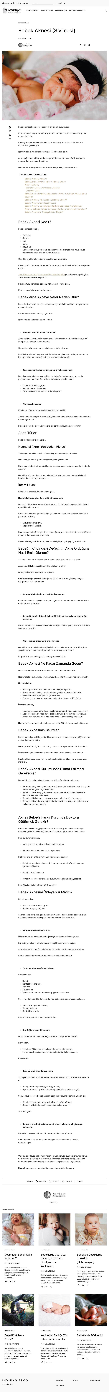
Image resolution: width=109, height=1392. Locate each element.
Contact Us (60, 1385)
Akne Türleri (32, 185)
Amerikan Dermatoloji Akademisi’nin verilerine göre (41, 274)
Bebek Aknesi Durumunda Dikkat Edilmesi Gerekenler (53, 206)
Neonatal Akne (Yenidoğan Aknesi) (43, 188)
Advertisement (95, 1380)
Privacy (75, 1380)
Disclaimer (59, 1380)
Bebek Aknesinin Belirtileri (40, 203)
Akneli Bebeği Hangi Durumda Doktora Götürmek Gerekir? (56, 209)
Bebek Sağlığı (23, 23)
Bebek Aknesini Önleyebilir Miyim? (44, 212)
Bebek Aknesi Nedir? (36, 179)
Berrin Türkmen (28, 44)
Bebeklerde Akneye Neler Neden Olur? (45, 182)
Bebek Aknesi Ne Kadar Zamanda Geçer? (46, 200)
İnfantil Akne (33, 191)
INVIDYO (10, 1384)
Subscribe (59, 3)
